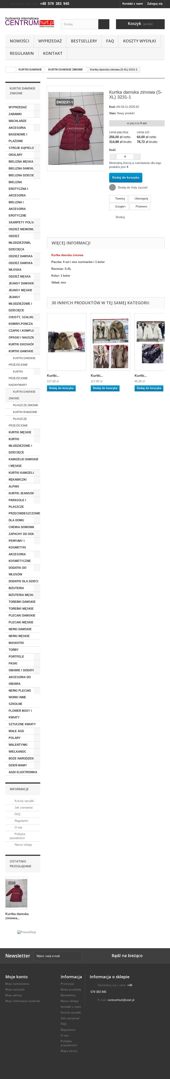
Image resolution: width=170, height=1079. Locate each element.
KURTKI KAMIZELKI (22, 472)
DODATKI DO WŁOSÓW (17, 571)
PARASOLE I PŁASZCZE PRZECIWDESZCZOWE (24, 507)
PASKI (13, 663)
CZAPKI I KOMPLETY (23, 330)
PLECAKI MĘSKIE (21, 622)
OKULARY (16, 154)
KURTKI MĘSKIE (20, 432)
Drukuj (120, 217)
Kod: (112, 106)
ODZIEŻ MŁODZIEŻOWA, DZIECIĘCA (20, 242)
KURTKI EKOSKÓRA (23, 344)
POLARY (15, 738)
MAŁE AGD (16, 731)
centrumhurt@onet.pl (121, 1000)
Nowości (19, 41)
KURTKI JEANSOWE (23, 493)
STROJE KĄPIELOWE (24, 148)
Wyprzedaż (50, 41)
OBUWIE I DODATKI (22, 670)
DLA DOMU (16, 520)
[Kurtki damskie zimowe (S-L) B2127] (66, 342)
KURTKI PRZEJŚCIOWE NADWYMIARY (18, 378)
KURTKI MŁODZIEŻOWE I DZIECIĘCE (20, 446)
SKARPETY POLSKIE (23, 222)
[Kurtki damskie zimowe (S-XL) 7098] (110, 342)
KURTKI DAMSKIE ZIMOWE (22, 395)
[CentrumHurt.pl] (29, 22)
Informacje (19, 789)
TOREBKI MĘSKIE (21, 608)
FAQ (110, 41)
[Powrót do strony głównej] (10, 69)
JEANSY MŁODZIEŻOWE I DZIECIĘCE (20, 303)
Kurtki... (53, 375)
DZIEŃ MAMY (18, 765)
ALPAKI (14, 486)
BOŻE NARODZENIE (22, 758)
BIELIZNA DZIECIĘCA (23, 175)
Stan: (112, 113)
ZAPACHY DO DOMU (23, 534)
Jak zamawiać (23, 807)
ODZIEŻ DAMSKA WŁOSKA (21, 266)
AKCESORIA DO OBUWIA (20, 680)
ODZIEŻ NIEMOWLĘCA (24, 229)
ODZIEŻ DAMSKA (21, 256)
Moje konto (16, 976)
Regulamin (22, 53)
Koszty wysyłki (139, 41)
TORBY (14, 649)
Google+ (120, 206)
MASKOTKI (16, 643)
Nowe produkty (71, 989)
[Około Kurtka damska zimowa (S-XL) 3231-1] (16, 893)
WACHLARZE (18, 121)
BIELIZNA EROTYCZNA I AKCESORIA (18, 189)
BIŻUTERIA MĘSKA (22, 595)
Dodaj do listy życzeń (132, 187)
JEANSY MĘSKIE (20, 290)
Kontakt (53, 53)
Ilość (112, 150)
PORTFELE (16, 656)
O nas (18, 827)
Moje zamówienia (17, 984)
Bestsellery (84, 41)
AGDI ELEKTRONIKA (23, 772)
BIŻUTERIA (16, 588)
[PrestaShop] (26, 932)
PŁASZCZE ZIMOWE (25, 405)
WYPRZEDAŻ (18, 107)
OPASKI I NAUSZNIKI (23, 337)
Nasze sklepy (23, 844)
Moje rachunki (15, 989)
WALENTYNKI (18, 744)
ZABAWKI (15, 114)
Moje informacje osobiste (22, 1001)
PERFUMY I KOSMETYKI (17, 544)
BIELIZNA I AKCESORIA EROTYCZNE (17, 209)
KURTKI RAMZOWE (24, 412)
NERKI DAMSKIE (20, 629)
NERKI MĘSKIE (19, 636)
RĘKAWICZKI (18, 479)
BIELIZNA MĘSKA (21, 161)
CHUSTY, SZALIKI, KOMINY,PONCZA (21, 320)
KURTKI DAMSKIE (21, 351)
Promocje (67, 984)
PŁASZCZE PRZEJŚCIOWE (18, 422)
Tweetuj (119, 198)
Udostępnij (141, 198)
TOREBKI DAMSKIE (22, 601)
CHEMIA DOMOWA (21, 527)
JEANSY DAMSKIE (21, 283)
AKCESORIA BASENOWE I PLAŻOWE (18, 134)
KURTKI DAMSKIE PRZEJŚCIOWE (22, 361)
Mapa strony (69, 1051)
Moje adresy (13, 995)
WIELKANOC (17, 751)
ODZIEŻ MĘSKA (20, 276)
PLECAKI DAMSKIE (22, 615)
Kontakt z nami (132, 3)
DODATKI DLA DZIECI (23, 581)
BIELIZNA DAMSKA (22, 168)
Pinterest (141, 206)
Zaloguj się (154, 3)
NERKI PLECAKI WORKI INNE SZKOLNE (20, 697)
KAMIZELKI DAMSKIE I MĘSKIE (24, 463)
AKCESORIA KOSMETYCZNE (20, 558)
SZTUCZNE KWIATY (22, 724)
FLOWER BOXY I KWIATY (20, 714)
